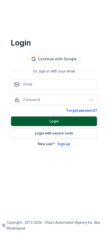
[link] (54, 225)
